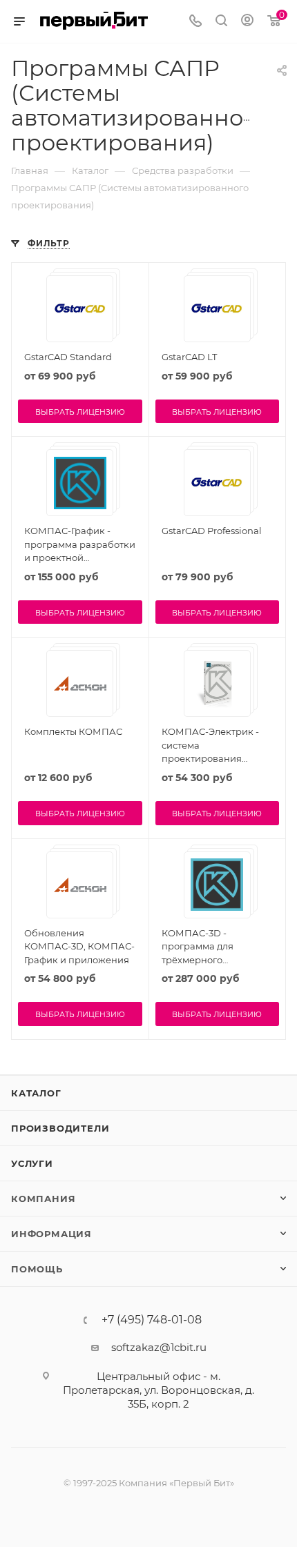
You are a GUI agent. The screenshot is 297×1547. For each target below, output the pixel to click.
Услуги (32, 1163)
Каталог (36, 1092)
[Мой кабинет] (247, 21)
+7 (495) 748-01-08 (152, 1320)
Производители (60, 1128)
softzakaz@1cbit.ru (159, 1347)
